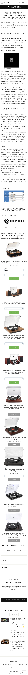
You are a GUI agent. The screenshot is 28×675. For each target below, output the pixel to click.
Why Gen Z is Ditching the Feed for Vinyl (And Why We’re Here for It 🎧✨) (18, 625)
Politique (13, 661)
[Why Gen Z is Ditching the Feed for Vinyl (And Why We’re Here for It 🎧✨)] (5, 620)
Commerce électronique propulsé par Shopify (14, 673)
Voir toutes (14, 614)
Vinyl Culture (17, 619)
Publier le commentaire (14, 582)
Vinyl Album (12, 618)
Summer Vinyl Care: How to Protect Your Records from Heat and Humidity (18, 634)
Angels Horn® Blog (8, 12)
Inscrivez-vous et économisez (13, 664)
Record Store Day (14, 641)
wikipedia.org (9, 68)
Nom (2, 554)
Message (4, 567)
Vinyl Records (13, 642)
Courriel (4, 560)
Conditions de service (16, 587)
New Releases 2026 (19, 640)
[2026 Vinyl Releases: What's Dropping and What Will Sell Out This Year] (5, 641)
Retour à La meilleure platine (15, 599)
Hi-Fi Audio (12, 640)
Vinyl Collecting (19, 618)
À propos (14, 658)
